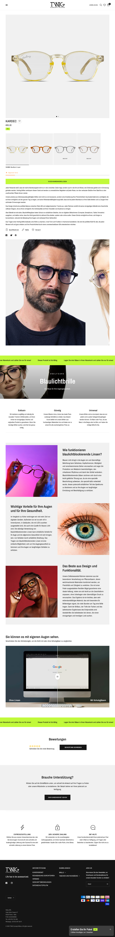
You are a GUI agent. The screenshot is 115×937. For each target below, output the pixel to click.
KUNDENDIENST (37, 872)
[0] (107, 5)
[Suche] (101, 5)
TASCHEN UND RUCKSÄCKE (68, 876)
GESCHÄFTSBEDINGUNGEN (41, 882)
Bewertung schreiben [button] (73, 747)
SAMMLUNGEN (64, 868)
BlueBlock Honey (41, 149)
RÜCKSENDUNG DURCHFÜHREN (43, 875)
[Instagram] (13, 882)
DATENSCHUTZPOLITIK (40, 885)
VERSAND (35, 879)
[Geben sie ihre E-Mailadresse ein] (107, 884)
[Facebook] (8, 882)
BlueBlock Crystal (17, 149)
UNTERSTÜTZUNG (39, 868)
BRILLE (61, 872)
